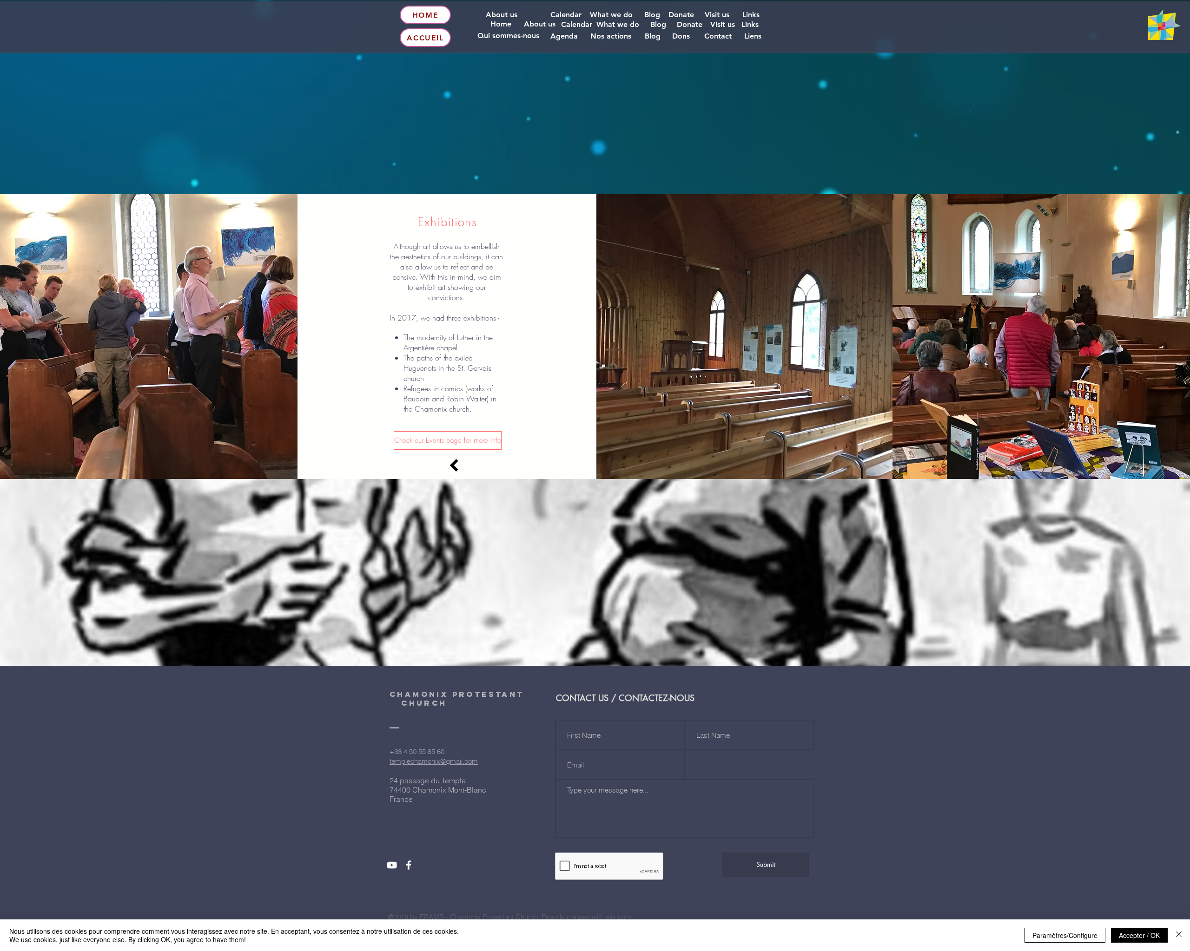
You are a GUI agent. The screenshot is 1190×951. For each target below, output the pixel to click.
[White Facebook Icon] (409, 865)
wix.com (618, 916)
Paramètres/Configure (1064, 935)
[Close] (1178, 935)
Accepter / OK (1139, 935)
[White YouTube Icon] (392, 865)
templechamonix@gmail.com (434, 761)
